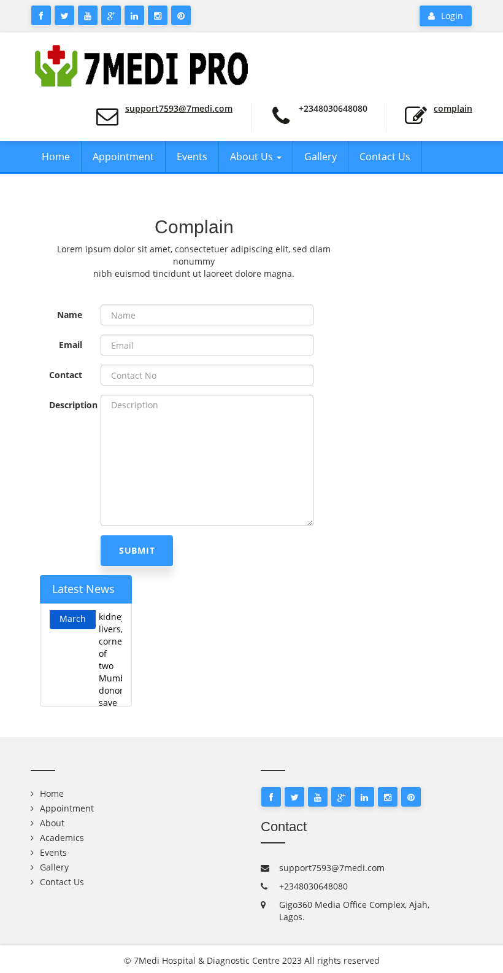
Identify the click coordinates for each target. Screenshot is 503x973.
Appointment (123, 156)
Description (70, 405)
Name (69, 314)
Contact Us (384, 156)
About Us (252, 156)
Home (56, 156)
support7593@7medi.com (178, 108)
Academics (62, 837)
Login (452, 15)
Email (70, 345)
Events (192, 156)
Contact (65, 375)
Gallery (320, 156)
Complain (453, 108)
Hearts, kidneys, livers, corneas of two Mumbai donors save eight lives (110, 663)
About (52, 823)
